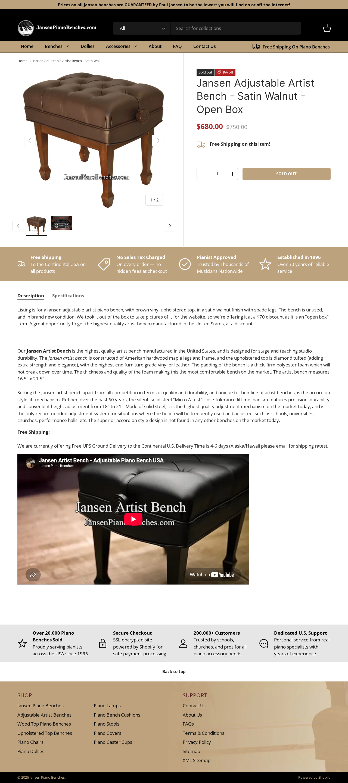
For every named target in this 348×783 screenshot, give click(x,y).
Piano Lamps (107, 705)
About (155, 46)
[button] (327, 28)
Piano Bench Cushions (117, 714)
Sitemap (191, 751)
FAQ (177, 46)
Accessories (118, 46)
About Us (192, 714)
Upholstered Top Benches (44, 733)
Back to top (174, 671)
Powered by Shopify (314, 777)
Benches (54, 46)
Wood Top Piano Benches (44, 724)
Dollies (88, 46)
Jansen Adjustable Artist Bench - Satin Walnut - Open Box (67, 61)
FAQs (188, 724)
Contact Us (204, 46)
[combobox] (207, 28)
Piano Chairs (30, 742)
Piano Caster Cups (113, 742)
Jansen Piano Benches (40, 705)
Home (27, 46)
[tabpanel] (174, 449)
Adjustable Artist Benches (44, 714)
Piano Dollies (30, 751)
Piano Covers (107, 733)
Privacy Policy (197, 742)
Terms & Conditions (203, 733)
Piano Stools (106, 724)
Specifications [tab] (68, 295)
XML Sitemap (196, 760)
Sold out (286, 173)
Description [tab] (30, 295)
